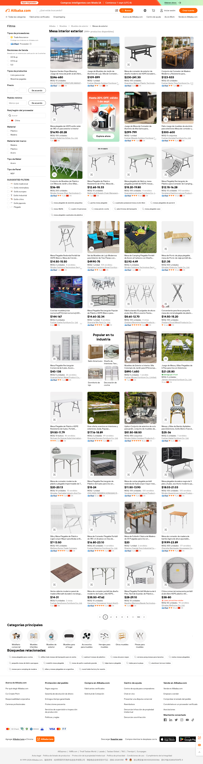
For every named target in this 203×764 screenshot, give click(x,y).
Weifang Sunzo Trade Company (63, 548)
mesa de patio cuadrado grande (84, 663)
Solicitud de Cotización (94, 694)
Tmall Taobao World (88, 751)
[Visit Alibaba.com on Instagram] (181, 719)
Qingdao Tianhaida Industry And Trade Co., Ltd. (66, 493)
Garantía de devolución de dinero (59, 694)
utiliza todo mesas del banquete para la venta (58, 657)
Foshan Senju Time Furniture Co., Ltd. (177, 83)
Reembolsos (129, 704)
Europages (141, 751)
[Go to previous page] (99, 617)
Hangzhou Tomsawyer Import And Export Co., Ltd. (103, 603)
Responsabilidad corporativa (18, 699)
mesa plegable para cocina (22, 657)
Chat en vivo (129, 694)
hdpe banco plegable (113, 663)
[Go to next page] (144, 617)
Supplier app (116, 739)
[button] (116, 10)
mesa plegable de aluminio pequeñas (68, 203)
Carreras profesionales (15, 704)
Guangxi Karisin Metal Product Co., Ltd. (66, 377)
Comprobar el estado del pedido (177, 699)
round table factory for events (93, 669)
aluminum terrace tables (161, 663)
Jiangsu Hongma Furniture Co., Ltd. (177, 379)
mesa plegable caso (152, 209)
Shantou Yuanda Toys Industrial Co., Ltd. (140, 548)
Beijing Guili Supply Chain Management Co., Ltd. (103, 193)
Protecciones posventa (55, 704)
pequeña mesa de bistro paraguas (25, 663)
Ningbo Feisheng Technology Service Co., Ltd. (66, 267)
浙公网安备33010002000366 (147, 760)
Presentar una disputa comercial (138, 699)
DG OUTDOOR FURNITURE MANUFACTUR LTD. (66, 83)
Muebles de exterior (79, 26)
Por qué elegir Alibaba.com (17, 688)
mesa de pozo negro (121, 657)
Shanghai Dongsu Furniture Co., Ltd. (102, 438)
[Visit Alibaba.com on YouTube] (187, 719)
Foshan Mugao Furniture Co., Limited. (140, 377)
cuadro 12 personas (78, 209)
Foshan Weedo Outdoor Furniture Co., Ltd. (103, 83)
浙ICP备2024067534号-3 (172, 760)
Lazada (102, 751)
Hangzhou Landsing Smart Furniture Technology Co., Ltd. (103, 267)
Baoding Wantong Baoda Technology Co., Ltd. (140, 603)
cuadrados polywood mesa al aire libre (130, 203)
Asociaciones (169, 709)
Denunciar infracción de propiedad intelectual (139, 710)
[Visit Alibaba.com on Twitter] (176, 719)
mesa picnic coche (101, 209)
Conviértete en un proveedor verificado (180, 704)
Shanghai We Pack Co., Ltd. (98, 322)
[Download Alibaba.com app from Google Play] (188, 739)
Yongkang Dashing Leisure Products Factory (178, 193)
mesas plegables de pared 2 (164, 203)
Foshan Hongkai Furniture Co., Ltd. (176, 138)
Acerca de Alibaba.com (16, 683)
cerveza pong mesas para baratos (150, 657)
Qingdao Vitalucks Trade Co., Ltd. (176, 267)
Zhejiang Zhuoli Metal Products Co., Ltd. (178, 322)
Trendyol (131, 751)
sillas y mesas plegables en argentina (59, 669)
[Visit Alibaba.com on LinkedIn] (170, 719)
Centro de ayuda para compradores (139, 688)
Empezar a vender (171, 694)
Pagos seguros (51, 688)
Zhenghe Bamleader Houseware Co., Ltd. (178, 548)
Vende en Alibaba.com (173, 688)
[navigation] (26, 322)
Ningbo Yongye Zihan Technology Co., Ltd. (66, 193)
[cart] (154, 11)
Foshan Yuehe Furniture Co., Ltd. (64, 322)
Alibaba (52, 26)
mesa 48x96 (58, 209)
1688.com (73, 751)
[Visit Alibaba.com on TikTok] (192, 719)
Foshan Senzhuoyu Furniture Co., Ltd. (66, 603)
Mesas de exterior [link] (100, 26)
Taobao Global (113, 751)
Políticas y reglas (52, 717)
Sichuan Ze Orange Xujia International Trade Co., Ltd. (66, 438)
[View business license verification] (126, 759)
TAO (123, 751)
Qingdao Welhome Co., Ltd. (173, 605)
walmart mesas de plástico (94, 657)
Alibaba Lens (18, 739)
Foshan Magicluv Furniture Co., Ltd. (102, 548)
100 (138, 617)
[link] (199, 737)
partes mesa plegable (98, 203)
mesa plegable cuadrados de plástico (68, 215)
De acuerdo (37, 90)
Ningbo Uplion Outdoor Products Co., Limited (140, 438)
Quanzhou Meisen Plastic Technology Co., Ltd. (140, 83)
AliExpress (62, 751)
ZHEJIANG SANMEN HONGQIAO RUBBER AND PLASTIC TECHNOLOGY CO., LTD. (103, 493)
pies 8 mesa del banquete (127, 209)
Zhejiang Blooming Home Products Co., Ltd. (140, 322)
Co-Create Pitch (13, 694)
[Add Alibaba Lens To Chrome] (45, 739)
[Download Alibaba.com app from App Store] (168, 739)
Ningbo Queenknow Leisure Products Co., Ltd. (178, 493)
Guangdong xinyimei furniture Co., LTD (140, 193)
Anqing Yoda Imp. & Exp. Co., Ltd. (64, 138)
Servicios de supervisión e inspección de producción (61, 710)
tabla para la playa (136, 663)
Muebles (63, 26)
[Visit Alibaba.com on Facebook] (165, 719)
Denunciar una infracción (135, 717)
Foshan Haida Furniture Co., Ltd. (175, 438)
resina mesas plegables (181, 657)
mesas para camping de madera (24, 669)
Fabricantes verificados (95, 688)
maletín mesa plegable (55, 663)
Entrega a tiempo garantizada (57, 699)
